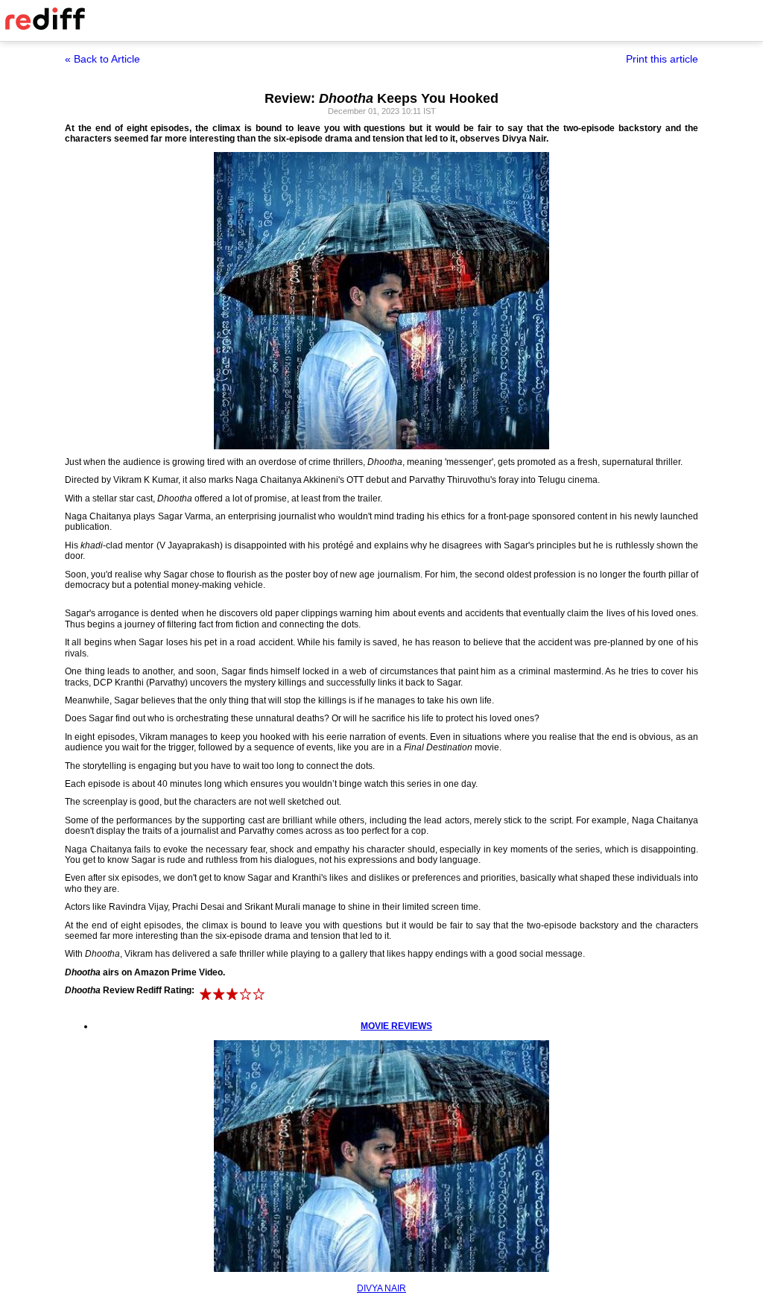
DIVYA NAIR (381, 1288)
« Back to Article (102, 59)
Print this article (662, 59)
